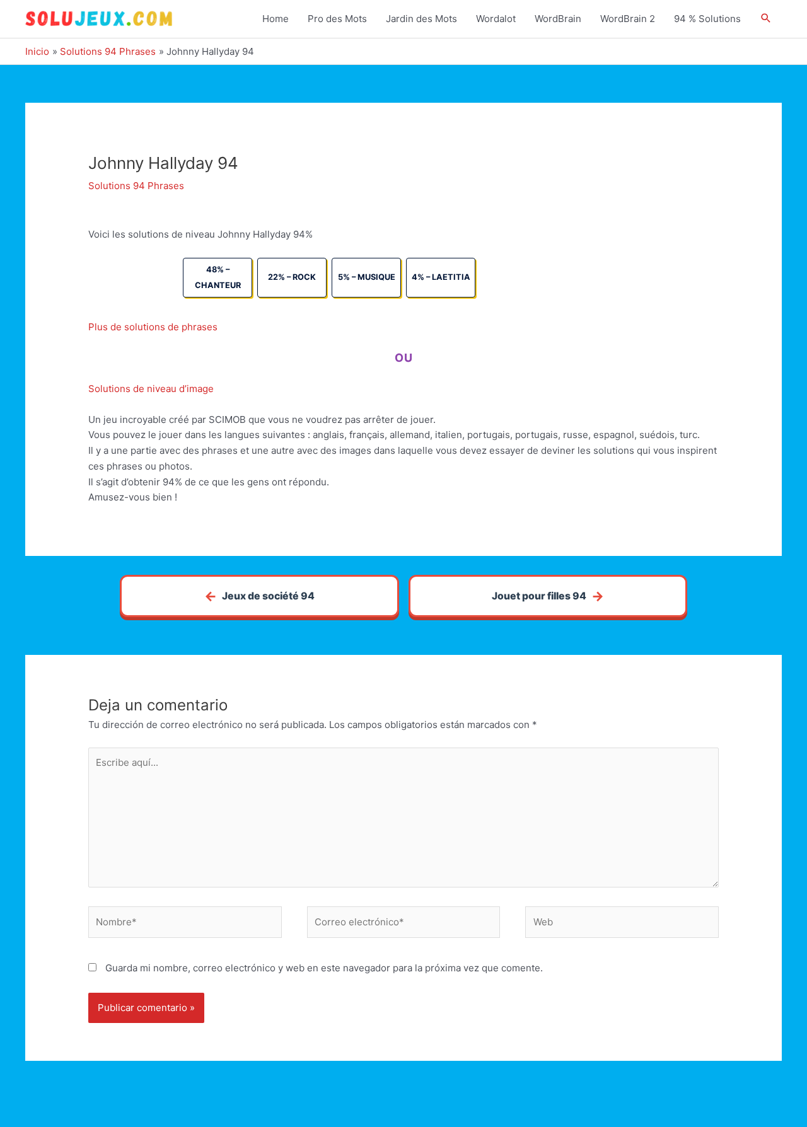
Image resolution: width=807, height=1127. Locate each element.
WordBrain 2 (627, 19)
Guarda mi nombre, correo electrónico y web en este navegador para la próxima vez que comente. (324, 968)
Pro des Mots (337, 19)
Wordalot (496, 19)
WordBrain (558, 19)
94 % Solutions (707, 19)
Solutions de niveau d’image (151, 389)
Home (275, 19)
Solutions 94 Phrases (136, 186)
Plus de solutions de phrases (153, 327)
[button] (766, 18)
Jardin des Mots (421, 19)
